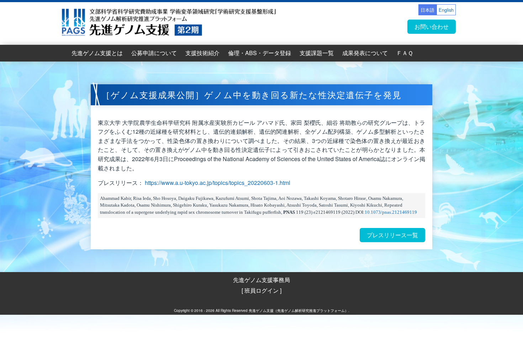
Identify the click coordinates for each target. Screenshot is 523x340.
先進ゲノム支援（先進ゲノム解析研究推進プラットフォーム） (298, 310)
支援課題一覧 (317, 53)
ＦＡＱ (404, 53)
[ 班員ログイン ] (261, 290)
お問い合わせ (431, 26)
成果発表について (365, 53)
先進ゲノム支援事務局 (261, 280)
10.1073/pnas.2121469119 (391, 212)
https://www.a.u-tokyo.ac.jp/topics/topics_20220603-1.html (217, 183)
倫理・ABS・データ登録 (259, 53)
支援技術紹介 (202, 53)
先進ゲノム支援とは (97, 53)
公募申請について (154, 53)
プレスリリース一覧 (392, 235)
